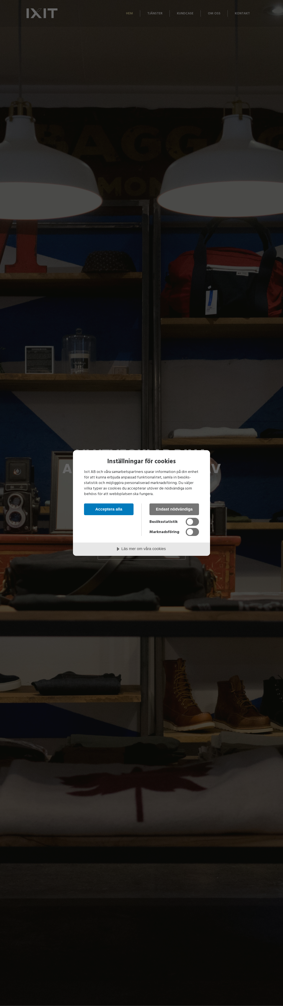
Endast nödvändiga (174, 509)
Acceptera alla (108, 509)
